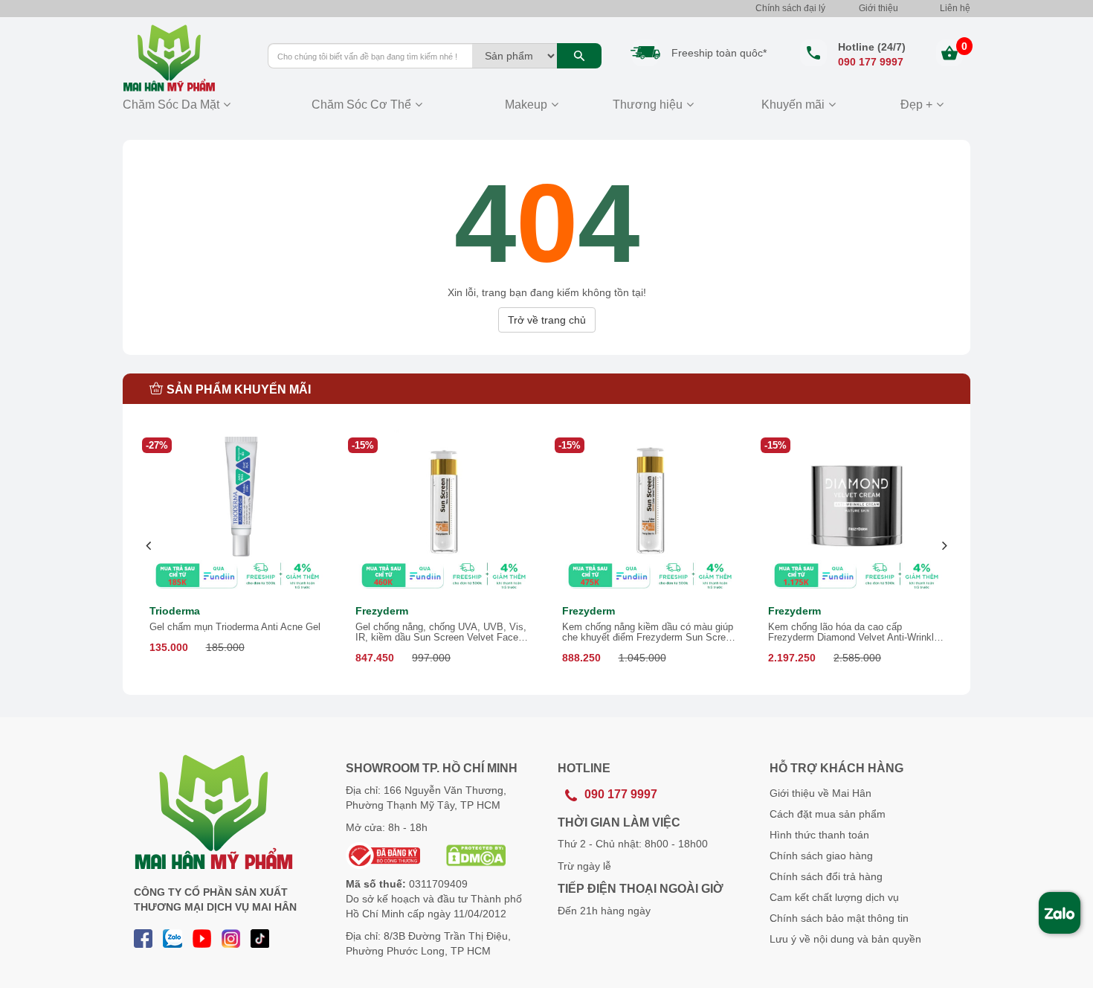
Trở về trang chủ (547, 320)
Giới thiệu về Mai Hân (820, 793)
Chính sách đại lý (790, 8)
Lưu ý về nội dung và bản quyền (845, 939)
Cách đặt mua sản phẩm (828, 814)
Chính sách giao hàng (821, 856)
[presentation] (149, 546)
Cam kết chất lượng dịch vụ (834, 897)
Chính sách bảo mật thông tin (839, 918)
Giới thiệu (878, 8)
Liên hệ (955, 8)
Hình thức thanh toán (819, 835)
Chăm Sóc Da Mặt (171, 104)
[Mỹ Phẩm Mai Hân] (184, 58)
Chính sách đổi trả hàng (826, 876)
